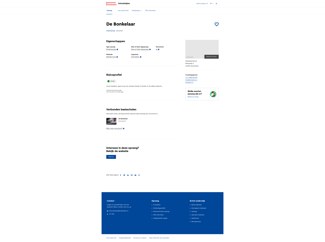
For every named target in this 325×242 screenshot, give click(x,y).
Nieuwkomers (196, 221)
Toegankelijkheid (125, 238)
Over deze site (111, 238)
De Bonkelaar (123, 119)
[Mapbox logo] (189, 57)
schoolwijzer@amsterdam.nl (118, 211)
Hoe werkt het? (123, 10)
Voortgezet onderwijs (198, 208)
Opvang (109, 10)
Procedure (156, 205)
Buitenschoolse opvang (161, 211)
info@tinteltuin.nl (191, 80)
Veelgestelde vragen (160, 218)
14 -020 (111, 214)
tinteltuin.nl (189, 82)
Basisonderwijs (196, 205)
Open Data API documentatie (159, 238)
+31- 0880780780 (191, 77)
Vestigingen (136, 10)
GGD (120, 90)
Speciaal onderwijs (197, 215)
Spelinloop (195, 218)
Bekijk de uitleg (193, 97)
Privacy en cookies (139, 238)
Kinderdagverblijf (159, 208)
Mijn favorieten (150, 10)
